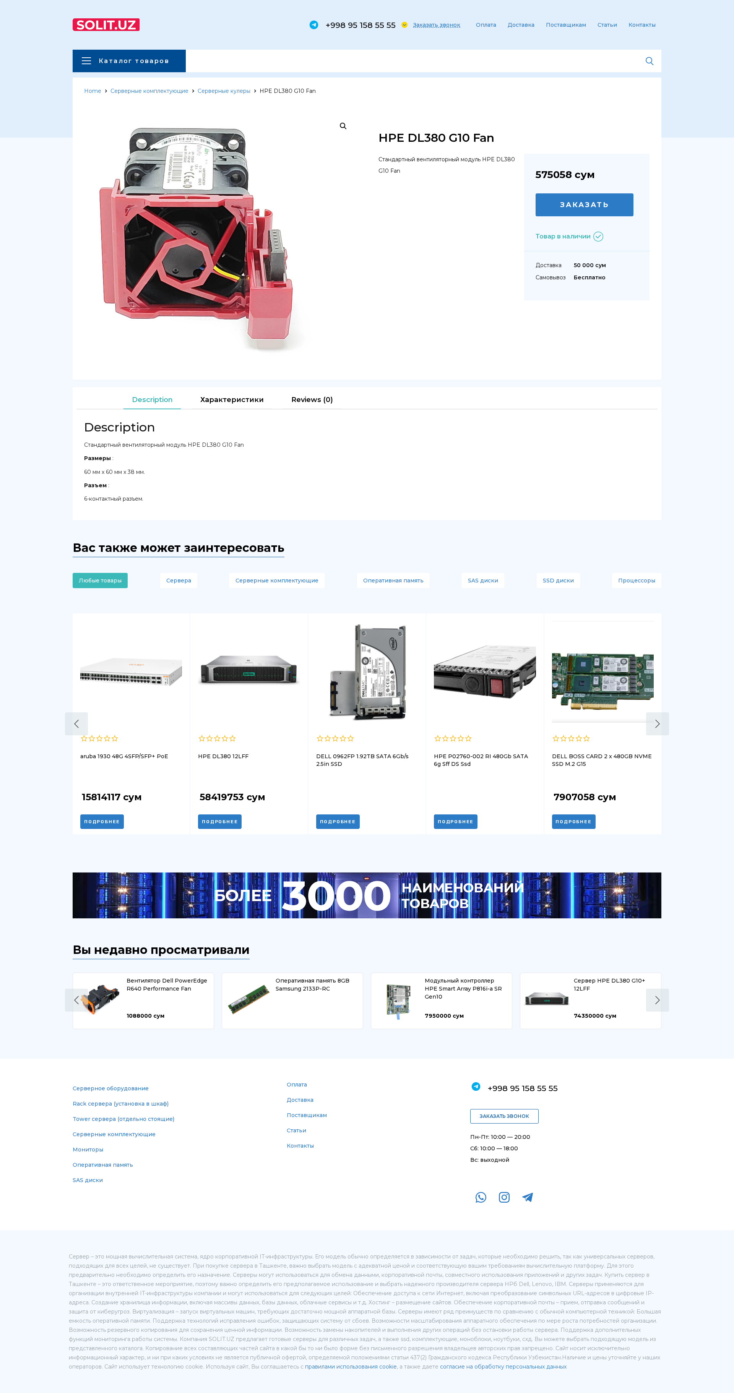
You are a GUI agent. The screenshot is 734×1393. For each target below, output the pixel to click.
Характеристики (232, 400)
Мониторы (88, 1149)
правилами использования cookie (351, 1366)
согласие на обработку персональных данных (503, 1366)
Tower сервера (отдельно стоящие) (123, 1119)
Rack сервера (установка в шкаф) (121, 1103)
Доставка (521, 24)
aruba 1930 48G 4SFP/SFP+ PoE (124, 756)
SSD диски (558, 580)
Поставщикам (566, 24)
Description (152, 400)
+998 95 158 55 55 (361, 25)
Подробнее (102, 821)
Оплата (486, 24)
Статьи (607, 24)
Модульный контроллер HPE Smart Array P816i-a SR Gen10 (463, 988)
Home (92, 91)
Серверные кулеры (224, 91)
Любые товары (100, 580)
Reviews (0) (312, 400)
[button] (76, 723)
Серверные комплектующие (149, 91)
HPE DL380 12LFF (223, 756)
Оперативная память (393, 580)
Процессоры (636, 580)
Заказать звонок (436, 24)
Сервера (178, 580)
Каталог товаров (134, 61)
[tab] (152, 400)
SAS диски (483, 580)
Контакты (642, 24)
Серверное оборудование (111, 1088)
